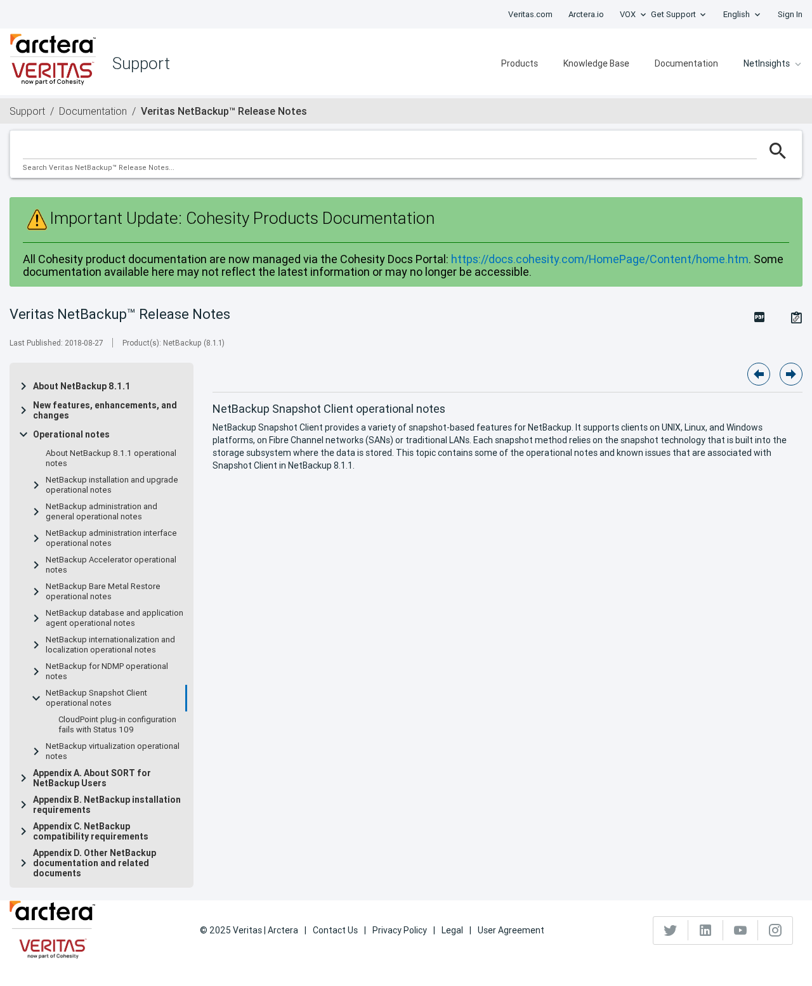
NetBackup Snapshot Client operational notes (96, 698)
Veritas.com (530, 14)
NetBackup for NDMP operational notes (107, 671)
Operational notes (71, 434)
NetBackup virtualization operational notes (113, 751)
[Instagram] (775, 930)
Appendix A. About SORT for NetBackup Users (92, 778)
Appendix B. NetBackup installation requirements (107, 805)
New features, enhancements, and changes (105, 410)
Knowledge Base (596, 63)
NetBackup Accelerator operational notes (111, 565)
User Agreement (511, 930)
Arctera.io (586, 14)
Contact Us (335, 930)
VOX (628, 14)
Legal (452, 930)
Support (27, 111)
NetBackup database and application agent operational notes (114, 618)
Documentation (686, 63)
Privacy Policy (399, 930)
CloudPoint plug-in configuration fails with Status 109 (117, 725)
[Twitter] (670, 930)
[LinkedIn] (705, 930)
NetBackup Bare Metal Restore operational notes (103, 591)
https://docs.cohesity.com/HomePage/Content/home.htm (600, 259)
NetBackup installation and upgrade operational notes (112, 485)
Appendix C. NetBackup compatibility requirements (90, 831)
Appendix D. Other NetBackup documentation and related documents (94, 863)
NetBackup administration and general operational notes (101, 512)
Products (519, 63)
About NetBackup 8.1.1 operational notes (111, 458)
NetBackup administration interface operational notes (111, 538)
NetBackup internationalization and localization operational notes (110, 645)
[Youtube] (740, 930)
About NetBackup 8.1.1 (82, 386)
